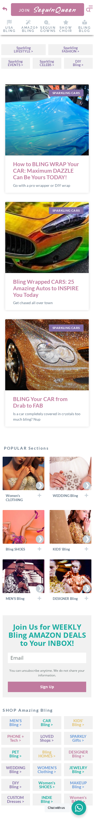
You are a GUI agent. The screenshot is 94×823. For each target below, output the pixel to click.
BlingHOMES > (47, 754)
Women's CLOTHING (14, 498)
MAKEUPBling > (78, 784)
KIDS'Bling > (78, 722)
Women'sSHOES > (46, 784)
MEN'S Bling (15, 598)
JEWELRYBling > (78, 769)
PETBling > (15, 754)
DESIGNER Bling (65, 598)
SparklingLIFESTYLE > (23, 49)
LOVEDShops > (47, 738)
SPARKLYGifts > (78, 738)
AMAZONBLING (30, 29)
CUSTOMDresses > (15, 799)
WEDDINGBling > (15, 769)
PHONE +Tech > (15, 738)
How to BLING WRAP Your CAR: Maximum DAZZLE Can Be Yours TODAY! (46, 170)
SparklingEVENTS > (15, 63)
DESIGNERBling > (78, 754)
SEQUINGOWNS (48, 29)
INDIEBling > (47, 799)
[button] (23, 497)
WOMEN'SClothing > (47, 769)
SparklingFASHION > (70, 49)
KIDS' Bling (61, 549)
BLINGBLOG (84, 29)
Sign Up (47, 686)
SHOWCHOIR (65, 29)
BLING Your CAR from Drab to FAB (40, 402)
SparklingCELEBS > (47, 63)
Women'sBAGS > (78, 799)
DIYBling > (78, 63)
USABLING (9, 29)
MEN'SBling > (15, 722)
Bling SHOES (15, 549)
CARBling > (47, 722)
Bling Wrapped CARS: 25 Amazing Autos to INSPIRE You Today (46, 288)
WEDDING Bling (65, 496)
